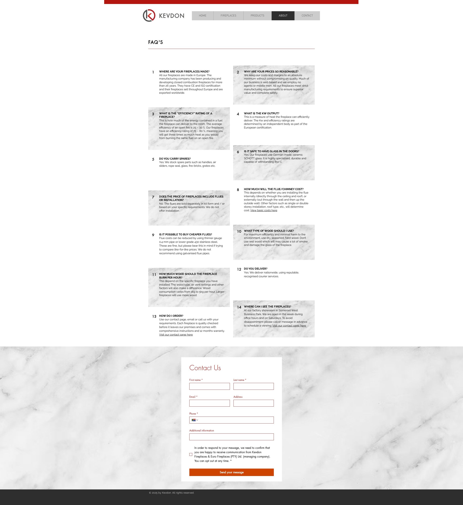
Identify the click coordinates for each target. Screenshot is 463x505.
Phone (193, 413)
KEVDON (172, 15)
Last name (239, 379)
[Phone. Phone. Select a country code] (195, 420)
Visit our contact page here (176, 334)
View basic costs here (263, 210)
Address (238, 396)
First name (196, 379)
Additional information (201, 430)
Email (193, 396)
